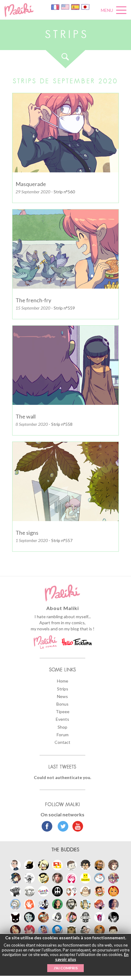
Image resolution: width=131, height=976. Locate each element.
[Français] (56, 6)
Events (62, 719)
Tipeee (62, 711)
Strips (62, 688)
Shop (62, 727)
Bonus (62, 704)
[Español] (76, 6)
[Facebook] (47, 827)
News (62, 696)
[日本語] (85, 6)
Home (62, 680)
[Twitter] (61, 827)
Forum (63, 734)
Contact (62, 742)
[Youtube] (76, 827)
